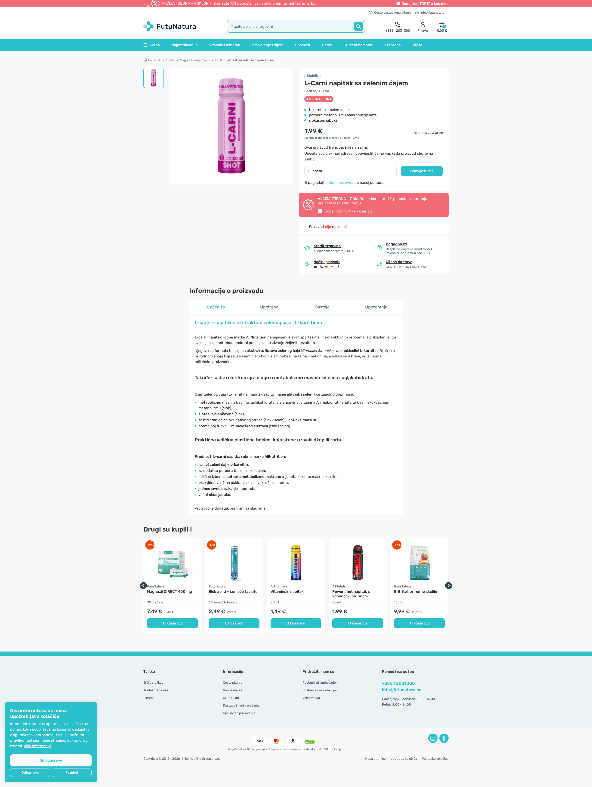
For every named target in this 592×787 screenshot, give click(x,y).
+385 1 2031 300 (398, 683)
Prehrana (393, 45)
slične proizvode (341, 182)
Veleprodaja (311, 698)
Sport (170, 60)
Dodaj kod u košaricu (425, 3)
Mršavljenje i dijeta (267, 45)
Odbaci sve (30, 773)
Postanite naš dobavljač (320, 690)
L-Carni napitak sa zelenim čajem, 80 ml (244, 60)
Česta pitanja (232, 683)
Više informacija (37, 746)
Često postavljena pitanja (393, 13)
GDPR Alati (231, 698)
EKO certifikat (153, 683)
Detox (327, 45)
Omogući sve (51, 760)
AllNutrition (312, 76)
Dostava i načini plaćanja (241, 705)
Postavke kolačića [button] (435, 759)
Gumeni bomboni (358, 45)
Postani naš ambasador (319, 683)
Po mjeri (71, 773)
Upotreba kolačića (403, 759)
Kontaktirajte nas (155, 690)
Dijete (417, 45)
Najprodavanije (184, 45)
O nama (148, 698)
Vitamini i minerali (224, 45)
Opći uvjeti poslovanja (239, 713)
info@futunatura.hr (434, 13)
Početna (154, 60)
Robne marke (232, 690)
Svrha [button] (154, 45)
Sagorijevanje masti (195, 60)
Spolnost (302, 45)
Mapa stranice (375, 759)
